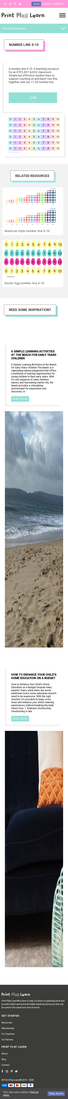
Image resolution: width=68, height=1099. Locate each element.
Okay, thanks (56, 1093)
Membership (8, 1028)
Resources (7, 1022)
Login (46, 4)
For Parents (7, 1039)
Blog (4, 1059)
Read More (20, 398)
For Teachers (8, 1034)
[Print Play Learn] (23, 21)
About (5, 1053)
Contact (58, 4)
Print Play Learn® (13, 1080)
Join (36, 4)
